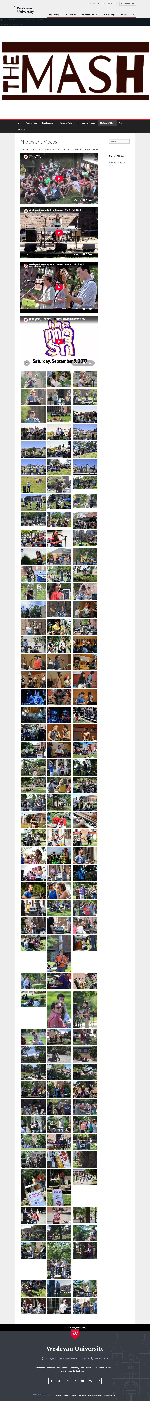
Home (19, 123)
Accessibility (82, 1395)
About (124, 15)
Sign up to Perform (67, 123)
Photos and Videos (107, 123)
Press (121, 123)
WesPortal (62, 1368)
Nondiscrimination (110, 1395)
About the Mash (32, 123)
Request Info (94, 3)
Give (115, 3)
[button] (133, 15)
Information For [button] (128, 3)
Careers (51, 1368)
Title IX (73, 1395)
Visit (103, 3)
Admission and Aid (89, 15)
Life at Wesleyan (109, 15)
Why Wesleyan (55, 15)
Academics (71, 15)
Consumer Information (95, 1395)
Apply (109, 3)
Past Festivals (47, 123)
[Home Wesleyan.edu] (75, 1334)
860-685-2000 (101, 1358)
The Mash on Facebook (87, 123)
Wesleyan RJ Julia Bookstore (96, 1368)
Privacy (66, 1395)
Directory (74, 1368)
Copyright (59, 1395)
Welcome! (113, 162)
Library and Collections (72, 1371)
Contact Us (21, 129)
